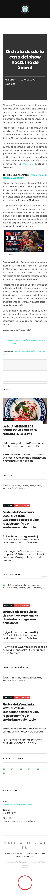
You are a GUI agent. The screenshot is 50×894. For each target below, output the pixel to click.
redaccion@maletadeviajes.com (17, 804)
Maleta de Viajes (30, 80)
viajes (44, 351)
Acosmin (25, 865)
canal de (28, 164)
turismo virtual (36, 351)
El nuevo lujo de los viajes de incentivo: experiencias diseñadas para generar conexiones (21, 617)
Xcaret (5, 354)
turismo (28, 351)
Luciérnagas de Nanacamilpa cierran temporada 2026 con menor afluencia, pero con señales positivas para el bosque (24, 555)
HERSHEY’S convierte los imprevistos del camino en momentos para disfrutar (24, 730)
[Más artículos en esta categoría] (44, 389)
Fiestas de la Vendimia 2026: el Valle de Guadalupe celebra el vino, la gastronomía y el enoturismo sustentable (21, 519)
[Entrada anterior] (14, 365)
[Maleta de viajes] (25, 9)
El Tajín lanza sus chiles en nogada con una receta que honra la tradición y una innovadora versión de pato (24, 457)
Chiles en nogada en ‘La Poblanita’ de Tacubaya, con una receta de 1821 (23, 444)
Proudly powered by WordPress (15, 862)
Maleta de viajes (25, 845)
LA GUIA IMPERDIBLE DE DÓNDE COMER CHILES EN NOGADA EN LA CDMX (20, 430)
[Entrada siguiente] (36, 365)
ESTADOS (11, 84)
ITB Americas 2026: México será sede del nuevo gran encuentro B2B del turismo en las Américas (25, 650)
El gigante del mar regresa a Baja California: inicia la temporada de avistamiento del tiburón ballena (21, 539)
